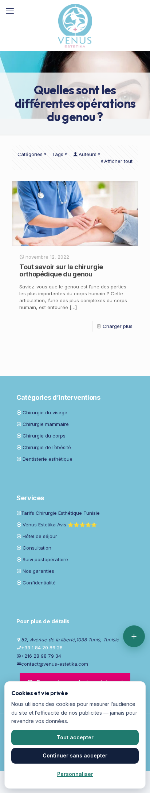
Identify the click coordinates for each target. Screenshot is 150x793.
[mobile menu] (10, 11)
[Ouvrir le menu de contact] (134, 636)
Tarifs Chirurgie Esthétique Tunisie (60, 513)
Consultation (37, 548)
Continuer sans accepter (75, 755)
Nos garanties (38, 571)
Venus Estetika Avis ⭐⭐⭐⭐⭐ (60, 524)
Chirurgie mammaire (46, 424)
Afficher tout (118, 161)
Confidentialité (39, 582)
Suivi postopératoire (45, 559)
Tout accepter (75, 737)
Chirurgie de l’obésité (47, 447)
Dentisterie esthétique (47, 459)
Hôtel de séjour (40, 536)
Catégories (30, 154)
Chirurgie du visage (45, 412)
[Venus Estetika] (75, 25)
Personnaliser (75, 774)
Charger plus (118, 326)
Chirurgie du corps (44, 436)
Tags (57, 154)
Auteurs (87, 154)
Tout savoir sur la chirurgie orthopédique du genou (61, 270)
